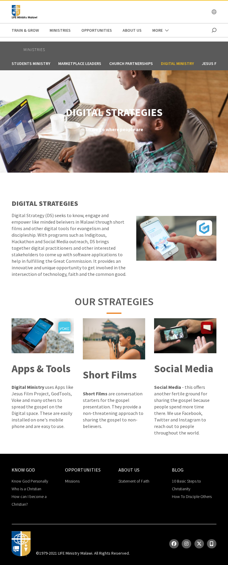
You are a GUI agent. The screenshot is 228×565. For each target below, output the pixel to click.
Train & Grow (25, 30)
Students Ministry (31, 63)
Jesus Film (212, 63)
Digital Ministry (177, 63)
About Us (132, 30)
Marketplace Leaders (79, 63)
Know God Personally (30, 481)
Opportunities (96, 30)
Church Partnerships (131, 63)
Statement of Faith (133, 481)
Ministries (60, 30)
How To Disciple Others (192, 496)
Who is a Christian (26, 488)
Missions (72, 481)
